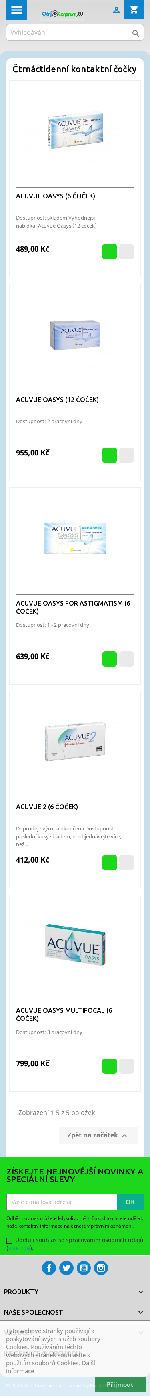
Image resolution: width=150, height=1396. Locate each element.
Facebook (49, 1268)
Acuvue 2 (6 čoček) (47, 806)
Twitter (66, 1268)
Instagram (101, 1268)
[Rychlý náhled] (126, 251)
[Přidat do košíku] (109, 251)
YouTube (84, 1268)
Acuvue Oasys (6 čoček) (55, 196)
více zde (19, 1248)
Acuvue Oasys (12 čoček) (57, 399)
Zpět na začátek (98, 1136)
